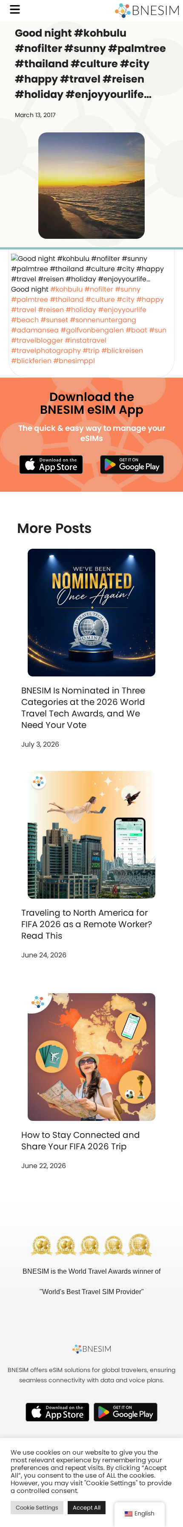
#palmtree (29, 299)
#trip (91, 350)
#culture (100, 299)
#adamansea (35, 330)
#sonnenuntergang (103, 320)
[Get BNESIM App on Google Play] (125, 1412)
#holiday (81, 310)
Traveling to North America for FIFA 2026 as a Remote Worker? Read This (86, 924)
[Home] (147, 10)
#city (125, 299)
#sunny (127, 289)
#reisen (51, 310)
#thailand (67, 299)
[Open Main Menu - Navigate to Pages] (14, 9)
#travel (23, 310)
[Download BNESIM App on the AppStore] (57, 1412)
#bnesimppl (74, 361)
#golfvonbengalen (92, 330)
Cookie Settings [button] (37, 1508)
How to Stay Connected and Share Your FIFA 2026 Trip (80, 1140)
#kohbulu (66, 289)
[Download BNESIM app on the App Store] (51, 464)
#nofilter (98, 289)
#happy (150, 299)
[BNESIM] (91, 1349)
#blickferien (31, 361)
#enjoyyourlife (122, 310)
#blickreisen (122, 350)
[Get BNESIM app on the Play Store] (132, 464)
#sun (157, 330)
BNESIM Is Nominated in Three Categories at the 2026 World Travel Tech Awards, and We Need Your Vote (83, 708)
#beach (25, 320)
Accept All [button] (86, 1508)
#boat (136, 330)
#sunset (54, 320)
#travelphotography (46, 350)
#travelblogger (37, 340)
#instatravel (85, 340)
